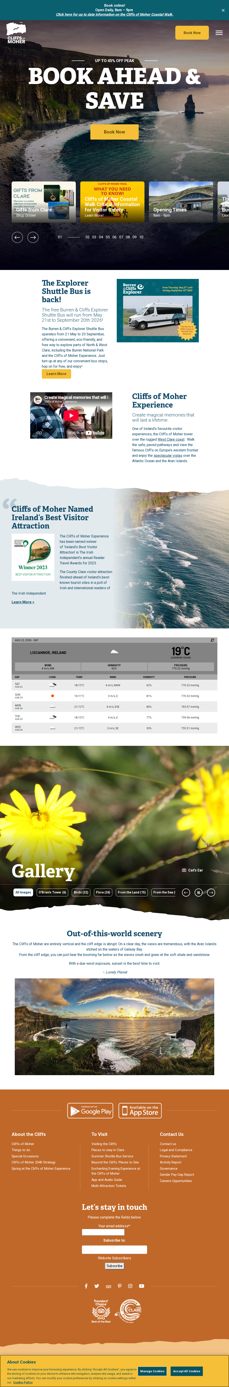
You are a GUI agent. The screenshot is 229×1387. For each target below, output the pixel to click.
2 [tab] (89, 237)
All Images (23, 892)
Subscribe (115, 1266)
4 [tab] (102, 237)
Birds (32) (81, 892)
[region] (114, 1371)
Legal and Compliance (176, 1150)
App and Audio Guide (106, 1180)
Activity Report (170, 1162)
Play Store (90, 1110)
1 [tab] (61, 237)
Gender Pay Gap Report (177, 1175)
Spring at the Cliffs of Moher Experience (41, 1169)
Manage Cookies (152, 1371)
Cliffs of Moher (23, 1144)
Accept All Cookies (186, 1371)
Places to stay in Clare (107, 1150)
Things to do (21, 1150)
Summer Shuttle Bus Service (112, 1156)
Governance (169, 1169)
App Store (140, 1110)
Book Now (192, 33)
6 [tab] (115, 237)
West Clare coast (171, 439)
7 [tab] (122, 237)
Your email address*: (114, 1226)
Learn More (56, 374)
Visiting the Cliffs (104, 1144)
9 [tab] (136, 237)
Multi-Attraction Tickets (108, 1186)
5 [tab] (109, 237)
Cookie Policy (23, 1382)
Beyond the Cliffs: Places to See (115, 1162)
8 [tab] (129, 237)
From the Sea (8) (165, 892)
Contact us (168, 1144)
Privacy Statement (173, 1156)
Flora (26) (103, 892)
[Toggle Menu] (219, 32)
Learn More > (23, 602)
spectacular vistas (168, 455)
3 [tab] (95, 237)
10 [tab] (141, 237)
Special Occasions (25, 1156)
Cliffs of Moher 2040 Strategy (33, 1162)
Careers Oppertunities (176, 1181)
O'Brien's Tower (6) (52, 892)
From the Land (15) (132, 892)
